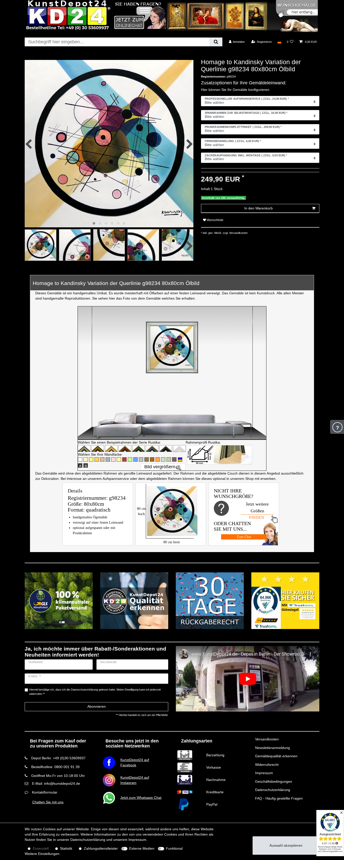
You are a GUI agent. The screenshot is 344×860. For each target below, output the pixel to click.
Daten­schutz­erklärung (87, 840)
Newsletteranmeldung (272, 748)
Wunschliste (214, 220)
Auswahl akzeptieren (285, 845)
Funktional (174, 848)
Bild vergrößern (159, 466)
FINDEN (256, 517)
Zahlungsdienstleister (101, 848)
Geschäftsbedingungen (273, 781)
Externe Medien (141, 848)
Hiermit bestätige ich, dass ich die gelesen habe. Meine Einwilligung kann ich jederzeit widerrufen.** (95, 691)
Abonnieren (96, 706)
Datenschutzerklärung (272, 790)
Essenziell (41, 848)
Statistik (66, 848)
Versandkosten (267, 739)
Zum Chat (244, 537)
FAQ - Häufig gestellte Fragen (279, 798)
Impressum (264, 773)
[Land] (279, 41)
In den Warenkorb (258, 208)
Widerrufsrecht (267, 765)
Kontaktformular (44, 792)
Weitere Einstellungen (42, 854)
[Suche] (215, 42)
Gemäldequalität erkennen (276, 756)
